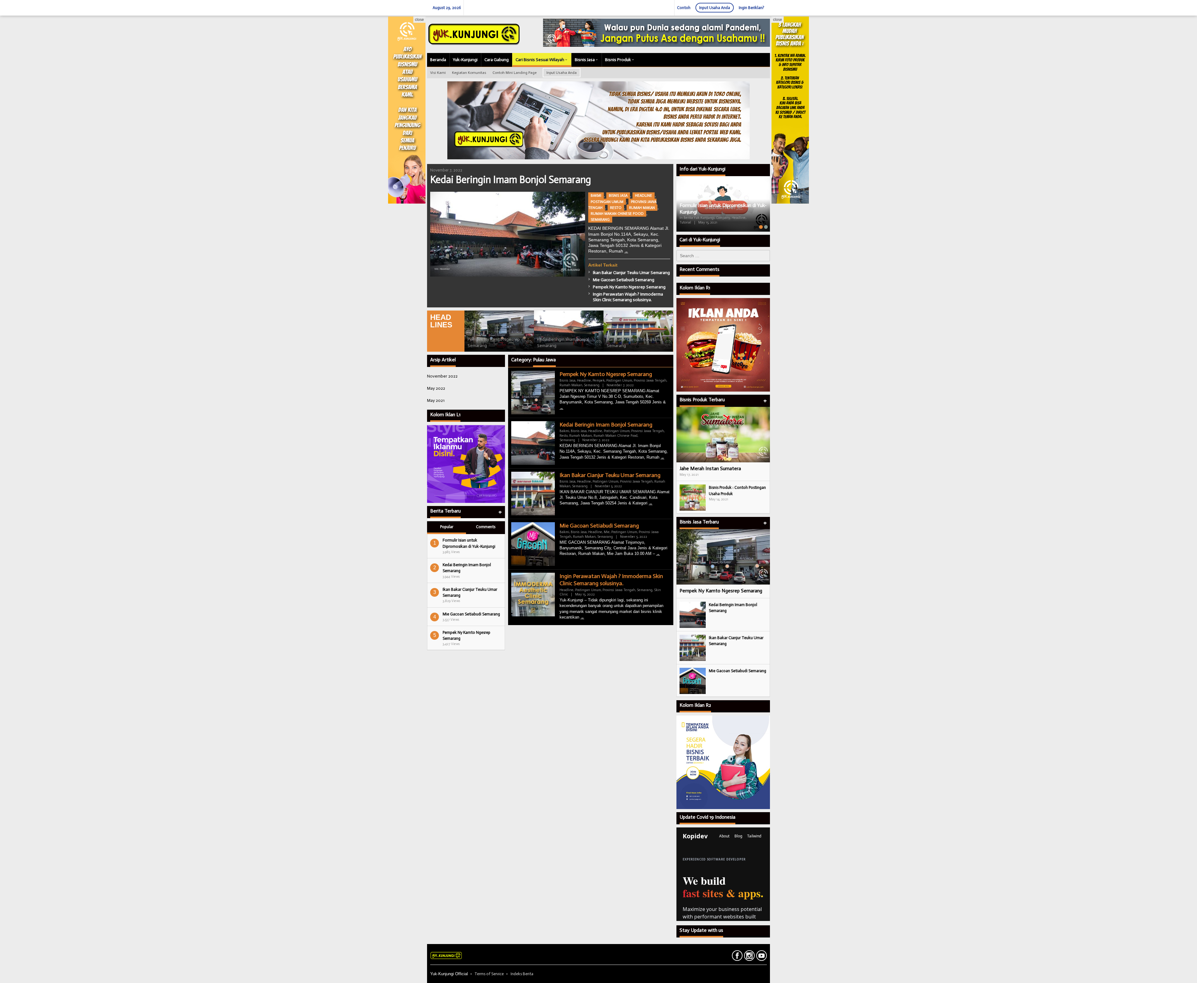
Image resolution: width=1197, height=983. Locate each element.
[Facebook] (736, 957)
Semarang (600, 219)
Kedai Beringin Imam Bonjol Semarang (510, 180)
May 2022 (436, 388)
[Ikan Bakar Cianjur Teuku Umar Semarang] (650, 503)
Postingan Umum (607, 202)
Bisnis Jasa (618, 195)
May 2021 (436, 400)
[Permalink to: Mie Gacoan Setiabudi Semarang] (693, 680)
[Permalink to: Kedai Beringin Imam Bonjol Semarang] (507, 234)
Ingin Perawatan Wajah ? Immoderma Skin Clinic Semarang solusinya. (628, 297)
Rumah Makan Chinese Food (617, 213)
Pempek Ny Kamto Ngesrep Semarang (629, 287)
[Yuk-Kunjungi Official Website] (474, 34)
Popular (446, 526)
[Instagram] (749, 957)
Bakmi (596, 195)
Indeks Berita (522, 973)
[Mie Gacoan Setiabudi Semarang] (658, 554)
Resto (616, 207)
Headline (643, 195)
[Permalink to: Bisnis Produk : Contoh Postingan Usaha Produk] (693, 497)
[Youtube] (761, 957)
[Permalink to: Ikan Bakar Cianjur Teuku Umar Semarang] (638, 331)
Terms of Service (489, 973)
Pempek (599, 380)
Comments (485, 526)
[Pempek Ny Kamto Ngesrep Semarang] (561, 408)
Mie (607, 532)
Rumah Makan (642, 207)
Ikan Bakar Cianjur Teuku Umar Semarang (631, 272)
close (419, 19)
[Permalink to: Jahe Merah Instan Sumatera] (723, 434)
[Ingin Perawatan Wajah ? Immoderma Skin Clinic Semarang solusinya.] (582, 617)
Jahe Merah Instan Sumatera (710, 468)
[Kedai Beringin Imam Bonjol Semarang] (626, 251)
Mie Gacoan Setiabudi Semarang (623, 279)
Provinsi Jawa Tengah (650, 380)
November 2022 (442, 376)
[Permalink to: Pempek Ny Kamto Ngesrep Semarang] (499, 331)
